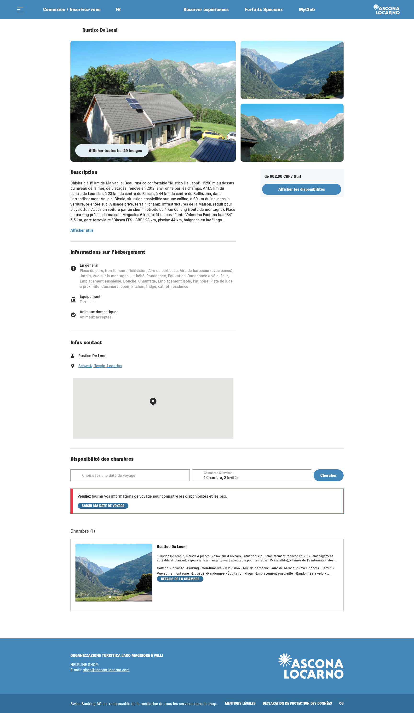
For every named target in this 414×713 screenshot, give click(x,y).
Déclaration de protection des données (297, 703)
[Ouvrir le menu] (20, 9)
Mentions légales (240, 703)
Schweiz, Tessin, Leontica (100, 365)
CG (341, 703)
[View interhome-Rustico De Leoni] (153, 101)
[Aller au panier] (32, 9)
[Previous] (74, 30)
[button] (110, 597)
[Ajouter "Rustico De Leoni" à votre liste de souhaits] (339, 30)
